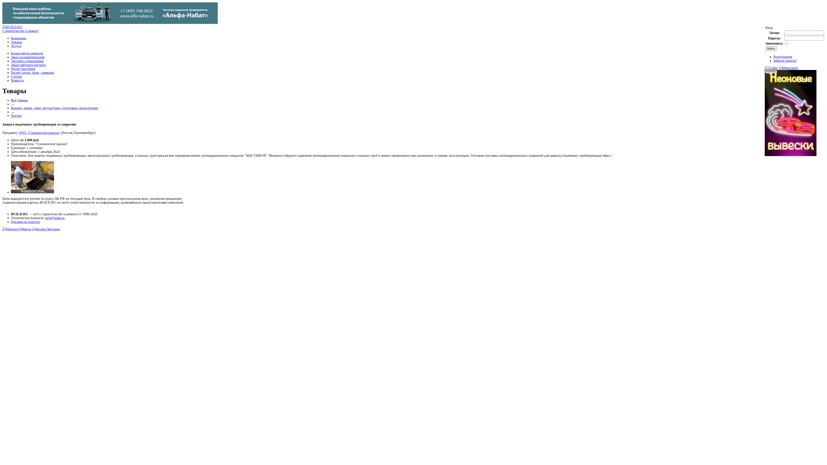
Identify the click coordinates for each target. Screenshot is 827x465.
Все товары (19, 100)
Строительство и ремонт (20, 31)
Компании (18, 38)
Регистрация (782, 57)
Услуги (16, 46)
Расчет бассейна (23, 69)
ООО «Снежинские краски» (39, 133)
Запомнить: (774, 43)
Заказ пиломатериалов (27, 57)
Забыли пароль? (785, 60)
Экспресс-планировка (27, 61)
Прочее (16, 116)
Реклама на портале (25, 222)
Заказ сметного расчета (28, 65)
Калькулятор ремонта (26, 53)
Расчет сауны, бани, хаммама (32, 72)
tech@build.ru (55, 218)
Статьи (16, 76)
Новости (17, 80)
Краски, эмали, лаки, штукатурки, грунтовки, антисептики (54, 108)
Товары (16, 42)
